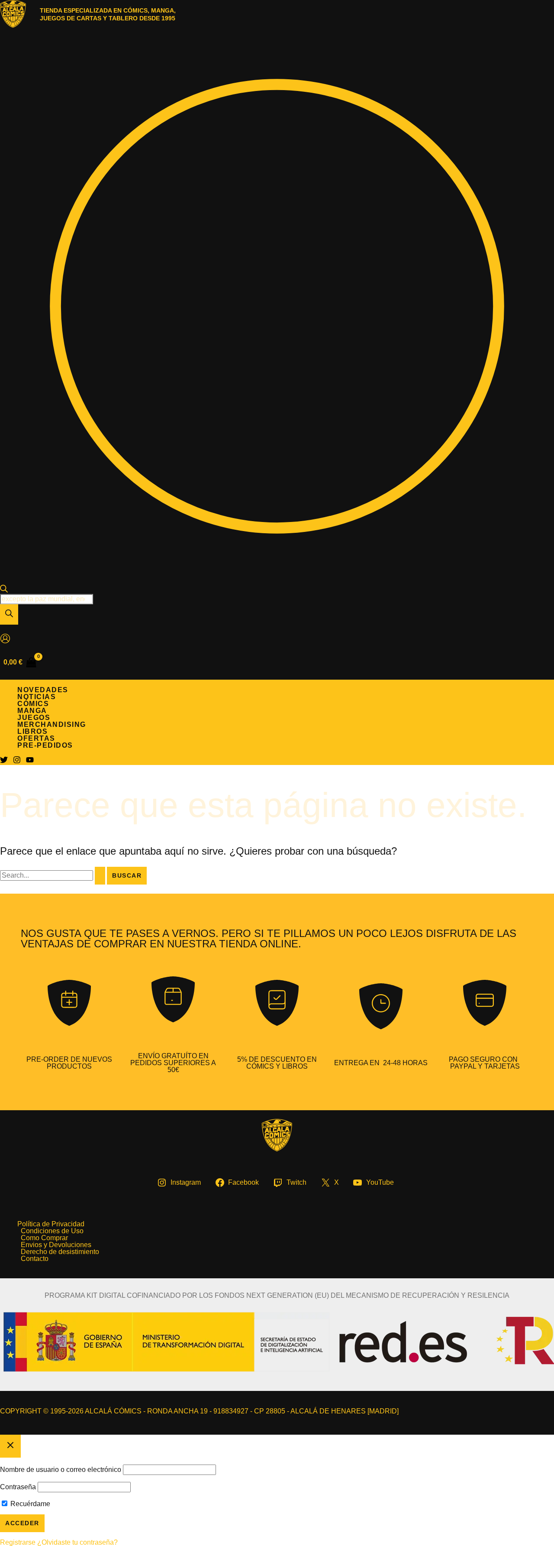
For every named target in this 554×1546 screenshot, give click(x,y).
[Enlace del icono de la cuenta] (5, 639)
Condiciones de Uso (52, 1231)
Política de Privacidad (50, 1224)
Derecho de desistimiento (60, 1251)
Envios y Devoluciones (56, 1244)
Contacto (34, 1258)
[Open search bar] (4, 590)
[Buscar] (9, 614)
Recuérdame (29, 1503)
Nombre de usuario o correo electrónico (60, 1469)
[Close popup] (10, 1446)
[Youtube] (30, 761)
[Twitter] (4, 761)
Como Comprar (44, 1238)
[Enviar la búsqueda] (100, 876)
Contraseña (18, 1487)
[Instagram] (17, 761)
